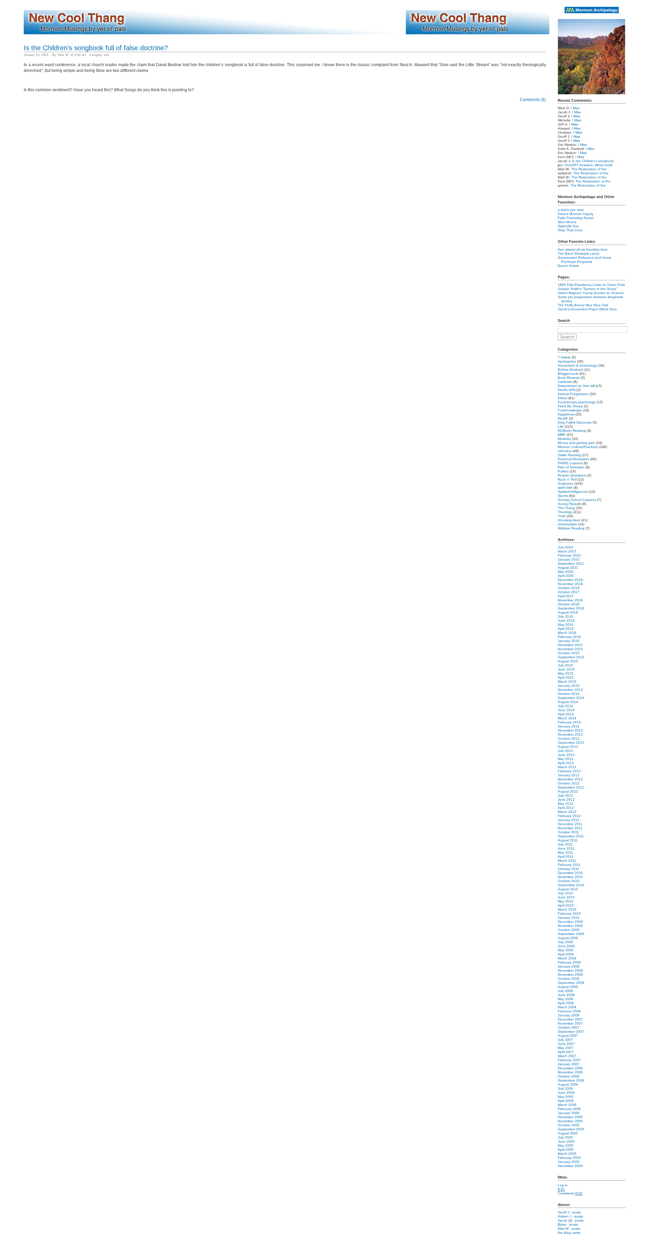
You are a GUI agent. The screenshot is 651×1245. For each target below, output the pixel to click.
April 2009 (566, 954)
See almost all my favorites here (583, 249)
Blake (562, 1224)
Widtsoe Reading (571, 528)
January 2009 (568, 966)
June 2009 (566, 946)
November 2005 (570, 1121)
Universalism (567, 524)
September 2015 (571, 657)
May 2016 (565, 624)
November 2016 (570, 600)
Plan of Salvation (571, 467)
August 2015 (568, 661)
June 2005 (566, 1141)
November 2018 (570, 584)
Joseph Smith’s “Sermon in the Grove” (587, 289)
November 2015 (570, 649)
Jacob (562, 1220)
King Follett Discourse (575, 422)
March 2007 (567, 1056)
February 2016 (569, 637)
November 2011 (570, 828)
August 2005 (568, 1133)
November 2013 (570, 734)
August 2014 (568, 702)
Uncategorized (569, 520)
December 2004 (570, 1166)
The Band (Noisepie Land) (578, 253)
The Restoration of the (589, 169)
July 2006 (565, 1088)
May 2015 (565, 673)
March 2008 (567, 1007)
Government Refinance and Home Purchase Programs (584, 260)
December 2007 (570, 1019)
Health (563, 418)
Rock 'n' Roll (567, 479)
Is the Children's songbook (593, 161)
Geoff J (563, 1212)
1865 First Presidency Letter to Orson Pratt (591, 285)
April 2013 (566, 763)
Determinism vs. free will (576, 386)
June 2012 (566, 799)
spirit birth (565, 487)
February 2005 (569, 1158)
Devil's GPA (566, 390)
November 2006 (570, 1072)
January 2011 (568, 869)
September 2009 (571, 934)
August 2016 (568, 612)
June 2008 (566, 995)
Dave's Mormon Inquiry (575, 214)
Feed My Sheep (570, 406)
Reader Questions (572, 475)
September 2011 (571, 836)
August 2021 (568, 567)
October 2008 (568, 978)
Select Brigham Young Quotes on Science (591, 293)
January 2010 (568, 917)
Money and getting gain (576, 443)
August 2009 (568, 938)
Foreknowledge (570, 410)
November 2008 (570, 974)
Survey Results (569, 504)
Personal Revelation (573, 459)
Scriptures (565, 483)
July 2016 (565, 616)
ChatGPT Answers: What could (588, 165)
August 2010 (568, 889)
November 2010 (570, 877)
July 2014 (565, 706)
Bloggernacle (568, 373)
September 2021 (571, 563)
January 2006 (568, 1113)
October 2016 (568, 604)
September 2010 (571, 885)
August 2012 (568, 791)
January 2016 (568, 641)
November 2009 (570, 926)
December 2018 (570, 580)
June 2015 (566, 669)
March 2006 (567, 1105)
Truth (562, 516)
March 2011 (567, 860)
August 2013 (568, 746)
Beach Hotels (568, 266)
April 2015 (566, 677)
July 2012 (565, 795)
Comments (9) (533, 99)
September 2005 (571, 1129)
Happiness (566, 414)
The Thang (566, 508)
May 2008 (565, 999)
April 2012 (566, 808)
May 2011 (565, 852)
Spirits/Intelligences (573, 491)
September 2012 (571, 787)
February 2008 (569, 1011)
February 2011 (569, 865)
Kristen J (564, 1216)
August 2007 (568, 1035)
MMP (562, 434)
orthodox (565, 451)
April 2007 (566, 1052)
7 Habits (564, 357)
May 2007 (565, 1048)
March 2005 (567, 1153)
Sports (563, 496)
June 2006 (566, 1092)
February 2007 (569, 1060)
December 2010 (570, 873)
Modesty (564, 439)
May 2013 (565, 759)
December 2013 (570, 730)
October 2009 (568, 930)
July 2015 (565, 665)
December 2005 (570, 1117)
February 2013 (569, 771)
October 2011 (568, 832)
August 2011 (568, 840)
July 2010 (565, 893)
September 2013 (571, 742)
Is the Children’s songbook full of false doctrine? (96, 48)
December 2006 (570, 1068)
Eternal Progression (573, 394)
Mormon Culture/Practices (578, 447)
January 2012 (568, 820)
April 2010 (566, 905)
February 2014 (569, 722)
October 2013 (568, 738)
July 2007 (565, 1040)
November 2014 (570, 690)
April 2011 (565, 856)
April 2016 (566, 628)
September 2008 (571, 983)
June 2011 (566, 848)
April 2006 (566, 1101)
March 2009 (567, 958)
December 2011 (570, 824)
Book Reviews (569, 378)
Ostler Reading (569, 455)
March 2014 (567, 718)
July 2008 (565, 991)
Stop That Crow (570, 230)
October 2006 (568, 1076)
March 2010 (567, 909)
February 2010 (569, 913)
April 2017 (566, 596)
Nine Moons (567, 222)
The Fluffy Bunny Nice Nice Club (583, 305)
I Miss (575, 108)
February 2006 (569, 1109)
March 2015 (567, 681)
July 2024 (565, 547)
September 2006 (571, 1080)
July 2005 (565, 1137)
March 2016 (567, 633)
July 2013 (565, 751)
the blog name (569, 1232)
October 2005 (568, 1125)
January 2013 (568, 775)
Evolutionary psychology (577, 402)
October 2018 (568, 588)
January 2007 (568, 1064)
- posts (575, 1212)
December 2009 (570, 921)
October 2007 (568, 1027)
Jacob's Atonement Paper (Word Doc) (587, 309)
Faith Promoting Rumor (576, 218)
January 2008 (568, 1015)
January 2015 (568, 685)
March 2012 (567, 812)
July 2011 (565, 844)
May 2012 (565, 803)
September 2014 (571, 698)
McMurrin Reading (572, 430)
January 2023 (568, 559)
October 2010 (568, 881)
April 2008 (566, 1003)
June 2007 (566, 1044)
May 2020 (565, 571)
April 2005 (566, 1149)
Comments (570, 1193)
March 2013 (567, 767)
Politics (563, 471)
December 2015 (570, 645)
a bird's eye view (571, 210)
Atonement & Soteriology (577, 365)
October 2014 (568, 694)
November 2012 (570, 779)
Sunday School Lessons (577, 500)
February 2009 (569, 962)
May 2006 (565, 1096)
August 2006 (568, 1084)
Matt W (563, 1228)
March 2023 (567, 551)
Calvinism (565, 382)
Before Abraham (570, 369)
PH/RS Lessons (570, 463)
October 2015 (568, 653)
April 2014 (566, 714)
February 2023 (569, 555)
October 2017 (568, 592)
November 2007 (570, 1023)
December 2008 (570, 970)
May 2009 (565, 950)
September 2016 (571, 608)
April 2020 (566, 576)
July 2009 (565, 942)
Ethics (562, 398)
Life (106, 55)
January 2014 (568, 726)
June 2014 (566, 710)
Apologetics (567, 361)
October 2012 (568, 783)
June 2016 (566, 620)
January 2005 (568, 1162)
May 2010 (565, 901)
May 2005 (565, 1145)
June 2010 (566, 897)
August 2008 (568, 987)
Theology (565, 512)
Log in (563, 1185)
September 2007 (571, 1031)
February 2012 (569, 816)
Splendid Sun (568, 226)
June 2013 (566, 755)
